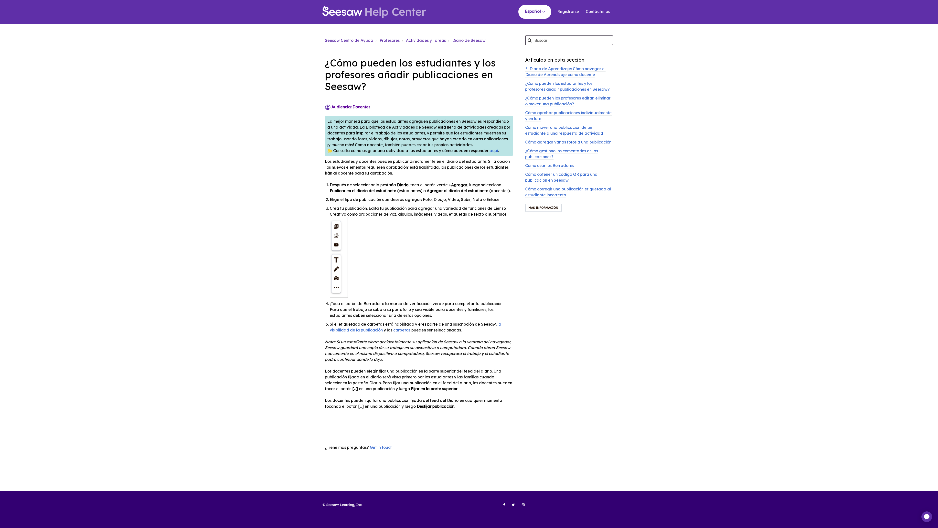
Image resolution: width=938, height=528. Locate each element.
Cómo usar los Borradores (549, 165)
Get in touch (381, 447)
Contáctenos (598, 11)
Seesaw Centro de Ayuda (349, 40)
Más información (543, 207)
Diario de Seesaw (469, 40)
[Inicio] (374, 12)
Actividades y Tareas (426, 40)
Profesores (390, 40)
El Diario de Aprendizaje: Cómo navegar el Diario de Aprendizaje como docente (565, 71)
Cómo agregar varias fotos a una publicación (568, 142)
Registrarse (568, 11)
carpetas (401, 330)
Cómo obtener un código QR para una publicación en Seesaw (561, 177)
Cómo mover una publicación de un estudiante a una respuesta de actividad (564, 130)
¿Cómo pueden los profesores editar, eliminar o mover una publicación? (567, 101)
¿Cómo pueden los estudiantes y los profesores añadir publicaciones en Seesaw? (567, 86)
